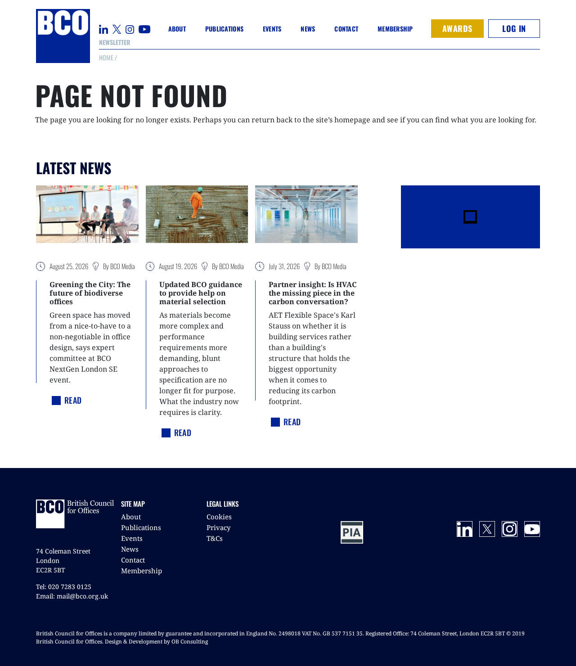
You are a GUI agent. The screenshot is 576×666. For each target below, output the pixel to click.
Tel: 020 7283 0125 (63, 586)
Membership (141, 570)
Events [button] (272, 28)
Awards (457, 28)
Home (106, 57)
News (130, 549)
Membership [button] (395, 28)
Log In (514, 28)
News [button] (308, 28)
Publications (141, 527)
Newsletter (114, 42)
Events (132, 538)
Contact (346, 28)
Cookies (219, 516)
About (131, 516)
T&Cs (215, 538)
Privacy (218, 527)
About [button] (177, 28)
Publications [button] (224, 28)
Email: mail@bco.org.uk (72, 596)
